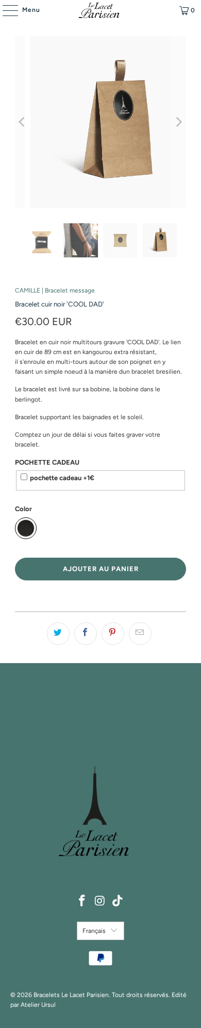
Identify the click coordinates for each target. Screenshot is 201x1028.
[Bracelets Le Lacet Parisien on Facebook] (82, 901)
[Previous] (22, 122)
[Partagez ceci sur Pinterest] (113, 633)
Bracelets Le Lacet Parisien (71, 995)
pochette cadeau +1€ (62, 478)
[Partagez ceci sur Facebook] (85, 633)
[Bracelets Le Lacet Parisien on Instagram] (100, 901)
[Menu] (5, 10)
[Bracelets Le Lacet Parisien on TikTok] (118, 901)
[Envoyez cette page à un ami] (140, 633)
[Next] (178, 122)
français (94, 930)
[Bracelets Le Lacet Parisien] (101, 10)
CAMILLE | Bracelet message (55, 290)
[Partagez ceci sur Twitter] (58, 633)
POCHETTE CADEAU (47, 462)
